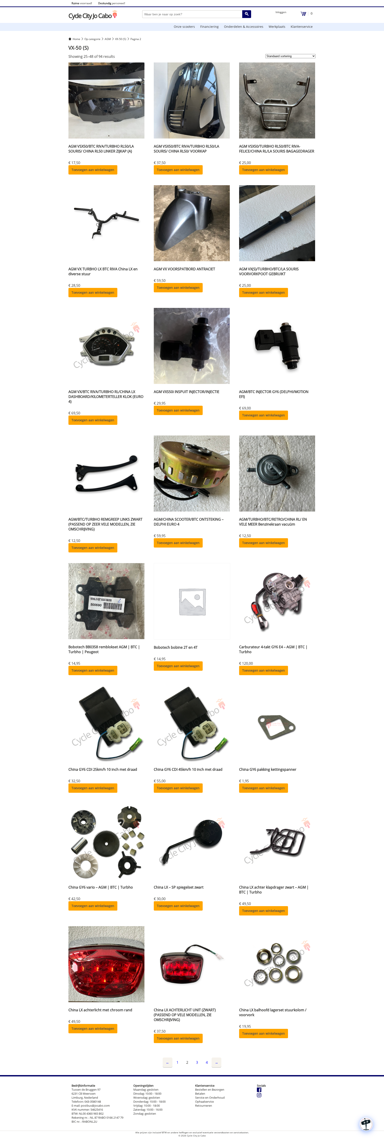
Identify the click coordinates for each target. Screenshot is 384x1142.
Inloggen (281, 12)
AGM (108, 39)
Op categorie (92, 39)
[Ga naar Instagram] (259, 1096)
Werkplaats (277, 26)
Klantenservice (302, 26)
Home (76, 39)
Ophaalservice (204, 1102)
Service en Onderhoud (210, 1098)
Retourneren (203, 1106)
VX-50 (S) (120, 39)
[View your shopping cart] (303, 15)
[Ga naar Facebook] (259, 1091)
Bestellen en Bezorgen (209, 1090)
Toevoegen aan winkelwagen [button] (93, 170)
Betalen (200, 1094)
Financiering (209, 26)
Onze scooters (184, 26)
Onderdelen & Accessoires (243, 26)
